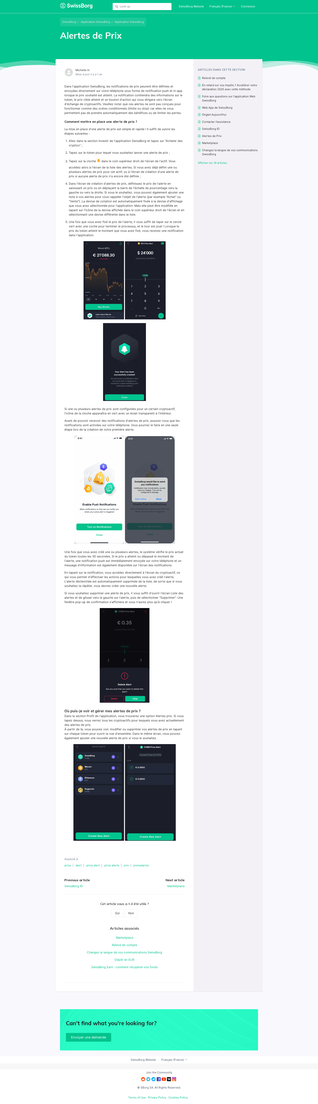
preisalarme (141, 865)
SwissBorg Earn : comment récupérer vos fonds (124, 967)
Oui (117, 913)
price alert (93, 865)
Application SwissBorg (95, 22)
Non (131, 913)
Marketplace (176, 886)
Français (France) (221, 6)
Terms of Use (137, 1097)
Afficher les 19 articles (212, 163)
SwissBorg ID (73, 886)
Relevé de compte (124, 945)
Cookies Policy (178, 1097)
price (67, 865)
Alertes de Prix (212, 136)
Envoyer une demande (88, 1037)
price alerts (111, 865)
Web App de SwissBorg (217, 107)
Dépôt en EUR (124, 960)
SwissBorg (69, 22)
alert (79, 865)
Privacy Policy (157, 1097)
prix (126, 865)
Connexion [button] (248, 6)
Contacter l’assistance (216, 122)
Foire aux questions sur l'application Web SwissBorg (228, 98)
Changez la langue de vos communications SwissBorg (124, 952)
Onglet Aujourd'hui (214, 114)
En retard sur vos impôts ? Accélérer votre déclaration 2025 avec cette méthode (229, 87)
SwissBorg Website (191, 6)
